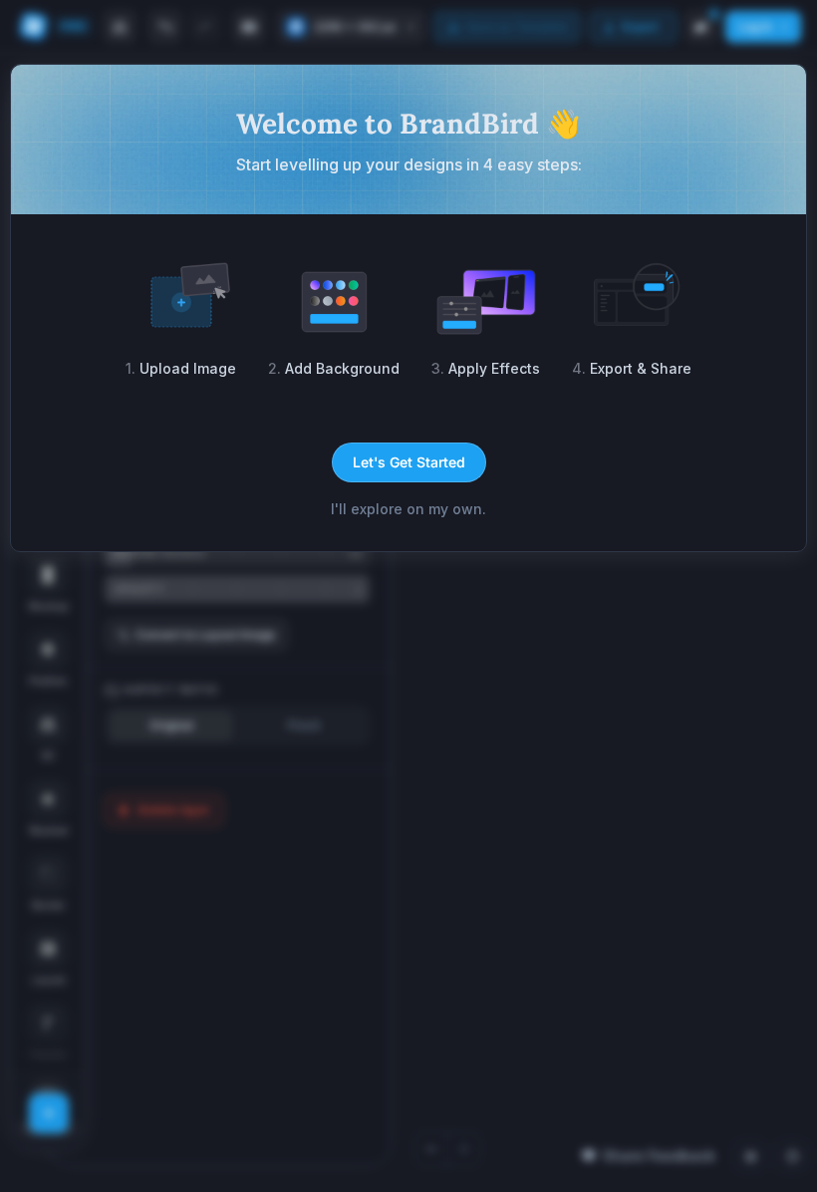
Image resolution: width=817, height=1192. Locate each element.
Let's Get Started (409, 461)
